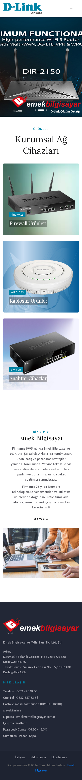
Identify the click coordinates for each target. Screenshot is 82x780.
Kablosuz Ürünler (28, 301)
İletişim (20, 757)
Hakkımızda (38, 757)
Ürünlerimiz (59, 757)
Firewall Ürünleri (28, 223)
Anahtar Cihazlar (28, 378)
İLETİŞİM (41, 519)
